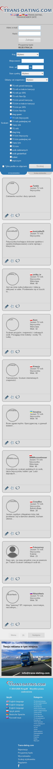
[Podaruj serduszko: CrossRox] (18, 535)
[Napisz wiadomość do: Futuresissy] (7, 580)
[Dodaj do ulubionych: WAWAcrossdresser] (12, 489)
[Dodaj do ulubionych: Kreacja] (12, 398)
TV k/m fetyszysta (38, 722)
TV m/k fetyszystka (38, 716)
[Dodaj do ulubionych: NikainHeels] (12, 626)
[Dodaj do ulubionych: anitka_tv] (12, 308)
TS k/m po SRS (38, 712)
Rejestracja (23, 749)
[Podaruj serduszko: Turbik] (18, 217)
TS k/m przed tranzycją (39, 708)
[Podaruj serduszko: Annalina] (18, 444)
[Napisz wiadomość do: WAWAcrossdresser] (7, 489)
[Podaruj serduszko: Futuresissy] (18, 580)
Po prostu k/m (37, 725)
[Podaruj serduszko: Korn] (18, 353)
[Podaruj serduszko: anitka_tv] (18, 308)
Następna (36, 635)
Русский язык (15, 718)
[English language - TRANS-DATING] (11, 15)
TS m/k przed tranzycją (39, 701)
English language (16, 701)
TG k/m (36, 729)
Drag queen (36, 735)
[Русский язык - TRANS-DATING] (26, 15)
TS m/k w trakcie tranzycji (40, 703)
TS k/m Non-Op (38, 714)
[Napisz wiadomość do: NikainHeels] (7, 626)
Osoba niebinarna (38, 731)
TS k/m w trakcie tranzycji (40, 710)
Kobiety (35, 739)
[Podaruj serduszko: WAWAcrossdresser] (18, 489)
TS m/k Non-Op (38, 706)
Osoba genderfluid (38, 733)
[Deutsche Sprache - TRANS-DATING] (23, 15)
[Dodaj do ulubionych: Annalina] (12, 444)
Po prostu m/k (37, 720)
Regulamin (22, 762)
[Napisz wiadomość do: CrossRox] (7, 535)
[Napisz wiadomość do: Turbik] (7, 217)
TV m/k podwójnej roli (39, 718)
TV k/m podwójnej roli (39, 723)
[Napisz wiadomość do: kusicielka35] (7, 262)
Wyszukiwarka (24, 756)
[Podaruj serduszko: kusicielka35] (18, 262)
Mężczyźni (36, 740)
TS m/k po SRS (38, 705)
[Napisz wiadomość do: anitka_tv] (7, 308)
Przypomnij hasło (25, 45)
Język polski (14, 711)
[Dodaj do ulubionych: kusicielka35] (12, 262)
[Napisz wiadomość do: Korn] (7, 353)
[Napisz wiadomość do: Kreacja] (7, 398)
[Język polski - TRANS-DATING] (20, 15)
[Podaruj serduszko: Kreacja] (18, 398)
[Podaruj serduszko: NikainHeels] (18, 626)
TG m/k (36, 727)
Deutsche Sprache (17, 714)
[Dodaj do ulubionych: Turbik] (12, 217)
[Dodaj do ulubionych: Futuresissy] (12, 580)
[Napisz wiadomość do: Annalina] (7, 444)
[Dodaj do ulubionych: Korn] (12, 353)
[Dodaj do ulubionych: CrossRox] (12, 535)
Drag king (36, 737)
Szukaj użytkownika (26, 759)
